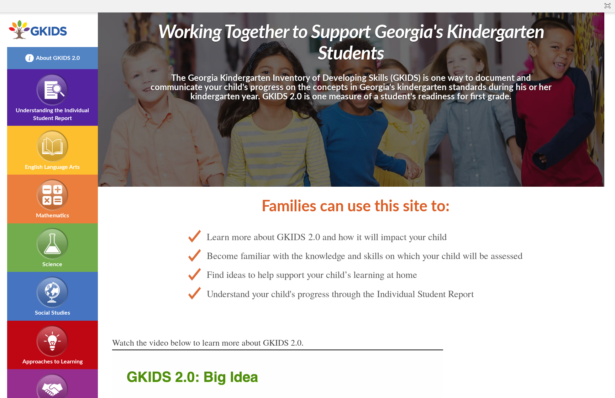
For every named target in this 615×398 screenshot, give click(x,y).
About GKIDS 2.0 (58, 58)
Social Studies (52, 313)
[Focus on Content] (607, 5)
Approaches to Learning (52, 362)
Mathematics (52, 215)
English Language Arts (52, 167)
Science (52, 264)
